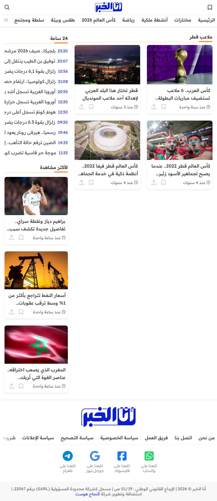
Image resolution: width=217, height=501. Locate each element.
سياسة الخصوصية (119, 437)
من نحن (207, 437)
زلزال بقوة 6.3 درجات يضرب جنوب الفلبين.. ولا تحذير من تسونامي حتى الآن (30, 122)
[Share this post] (154, 107)
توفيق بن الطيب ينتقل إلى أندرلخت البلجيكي (30, 61)
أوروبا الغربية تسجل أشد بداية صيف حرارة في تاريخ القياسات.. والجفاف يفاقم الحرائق (30, 91)
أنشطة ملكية (155, 20)
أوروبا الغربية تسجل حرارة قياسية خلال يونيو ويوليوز (30, 101)
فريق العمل (156, 437)
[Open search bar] (7, 7)
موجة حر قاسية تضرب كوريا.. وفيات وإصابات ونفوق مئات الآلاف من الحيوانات (30, 152)
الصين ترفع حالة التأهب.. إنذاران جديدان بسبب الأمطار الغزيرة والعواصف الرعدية (30, 142)
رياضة (128, 20)
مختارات (182, 20)
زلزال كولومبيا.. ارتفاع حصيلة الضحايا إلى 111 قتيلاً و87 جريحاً (30, 81)
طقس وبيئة (63, 20)
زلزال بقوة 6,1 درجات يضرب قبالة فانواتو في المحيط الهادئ (30, 71)
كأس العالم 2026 (99, 20)
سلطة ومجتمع (29, 20)
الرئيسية (206, 20)
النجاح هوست (87, 493)
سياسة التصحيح (77, 437)
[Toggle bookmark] (163, 107)
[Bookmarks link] (210, 7)
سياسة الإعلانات (38, 437)
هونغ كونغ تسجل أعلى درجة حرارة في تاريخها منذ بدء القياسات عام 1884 (30, 112)
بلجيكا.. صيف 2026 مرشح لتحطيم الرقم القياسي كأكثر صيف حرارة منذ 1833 (30, 50)
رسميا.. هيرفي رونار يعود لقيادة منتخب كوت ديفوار (30, 132)
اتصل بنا (183, 437)
